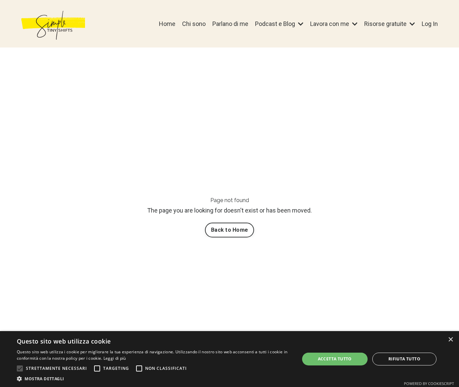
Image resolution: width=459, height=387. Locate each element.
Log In (430, 23)
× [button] (450, 339)
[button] (20, 368)
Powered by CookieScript (429, 383)
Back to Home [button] (229, 230)
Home (167, 23)
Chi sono (194, 23)
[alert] (229, 359)
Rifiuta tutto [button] (404, 359)
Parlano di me (230, 23)
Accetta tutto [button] (335, 359)
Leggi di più (114, 358)
